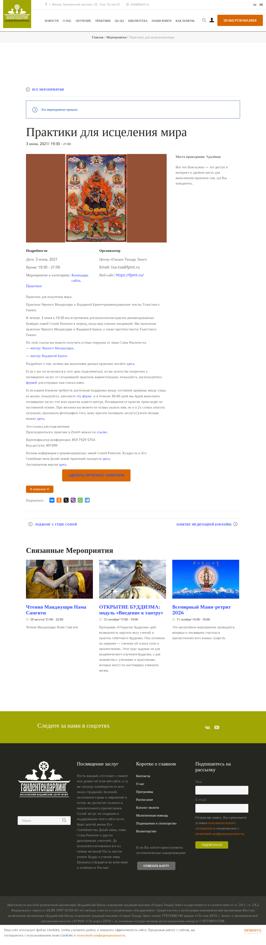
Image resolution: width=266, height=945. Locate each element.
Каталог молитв (147, 807)
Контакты (143, 776)
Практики (103, 21)
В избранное (38, 489)
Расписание (144, 799)
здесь (40, 418)
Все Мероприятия (48, 89)
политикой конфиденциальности (219, 833)
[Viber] (73, 500)
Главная (97, 37)
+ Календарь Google (179, 91)
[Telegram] (87, 500)
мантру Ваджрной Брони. (49, 355)
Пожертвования (240, 20)
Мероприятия (116, 37)
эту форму (84, 396)
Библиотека (138, 21)
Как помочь (185, 21)
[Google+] (254, 4)
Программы (144, 791)
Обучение (83, 21)
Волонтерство (146, 831)
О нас (67, 21)
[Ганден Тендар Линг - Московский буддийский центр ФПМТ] (17, 14)
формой (31, 382)
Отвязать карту (156, 866)
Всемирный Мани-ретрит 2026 (201, 609)
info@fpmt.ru (140, 4)
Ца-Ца (119, 21)
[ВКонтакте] (51, 500)
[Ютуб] (261, 4)
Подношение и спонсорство (156, 823)
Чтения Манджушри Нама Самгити (56, 609)
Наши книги (161, 21)
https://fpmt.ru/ (130, 274)
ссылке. (102, 432)
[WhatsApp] (80, 500)
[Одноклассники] (59, 500)
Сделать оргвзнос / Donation (96, 475)
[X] (66, 500)
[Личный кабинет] (211, 20)
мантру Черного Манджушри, (52, 348)
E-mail (200, 799)
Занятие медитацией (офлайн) (204, 524)
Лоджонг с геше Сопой (56, 524)
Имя (198, 781)
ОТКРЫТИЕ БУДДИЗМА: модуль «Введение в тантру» (131, 609)
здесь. (131, 363)
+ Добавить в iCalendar (220, 91)
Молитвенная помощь (152, 815)
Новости (52, 21)
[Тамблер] (207, 727)
